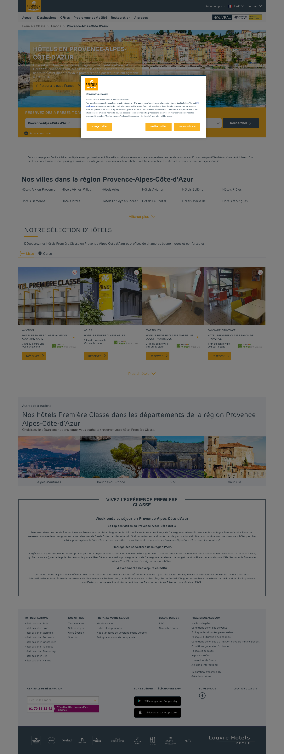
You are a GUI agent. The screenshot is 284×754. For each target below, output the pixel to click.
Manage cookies (99, 126)
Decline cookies (158, 126)
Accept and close (187, 126)
